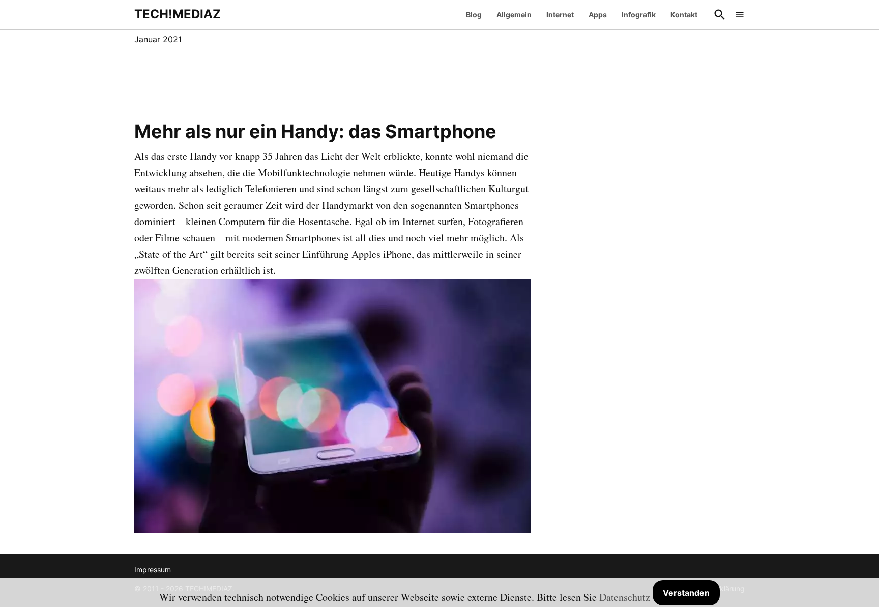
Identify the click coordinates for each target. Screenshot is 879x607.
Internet (560, 14)
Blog (474, 14)
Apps (598, 14)
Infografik (639, 14)
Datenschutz (624, 597)
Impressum (152, 569)
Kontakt (683, 14)
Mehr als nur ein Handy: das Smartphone (315, 131)
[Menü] (740, 14)
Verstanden (686, 593)
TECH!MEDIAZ (177, 14)
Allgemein (514, 14)
